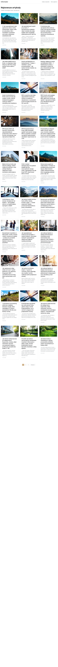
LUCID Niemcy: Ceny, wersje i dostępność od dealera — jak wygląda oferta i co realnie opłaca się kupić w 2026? (9, 202)
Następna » (33, 364)
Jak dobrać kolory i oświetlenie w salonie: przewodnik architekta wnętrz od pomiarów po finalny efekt (47, 342)
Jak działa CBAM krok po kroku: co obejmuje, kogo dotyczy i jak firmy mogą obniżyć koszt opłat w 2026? (9, 65)
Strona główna (54, 1)
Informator (4, 2)
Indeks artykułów (45, 1)
